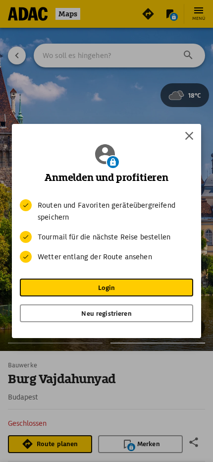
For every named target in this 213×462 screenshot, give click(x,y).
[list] (106, 231)
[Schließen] (189, 136)
